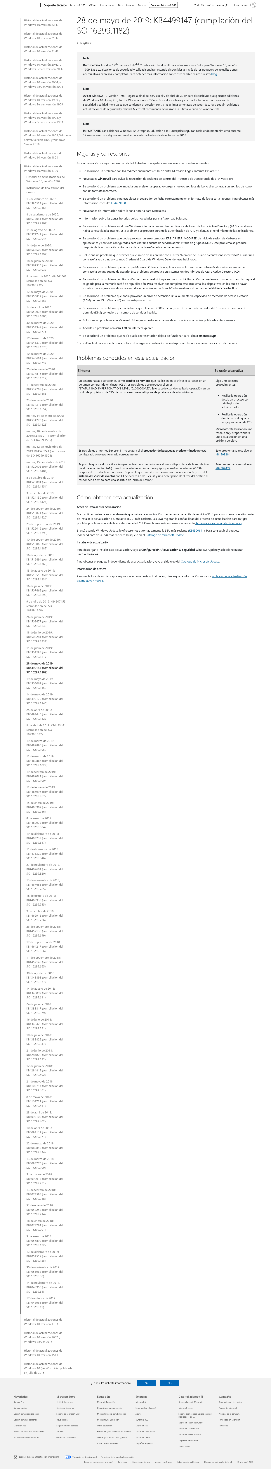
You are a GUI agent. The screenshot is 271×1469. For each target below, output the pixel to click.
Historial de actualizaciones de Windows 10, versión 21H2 (43, 36)
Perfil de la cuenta (64, 1402)
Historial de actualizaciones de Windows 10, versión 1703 (43, 1321)
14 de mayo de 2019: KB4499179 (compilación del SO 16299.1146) (44, 698)
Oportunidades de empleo (230, 1402)
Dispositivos (124, 5)
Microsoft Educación (106, 1402)
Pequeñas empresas (144, 1443)
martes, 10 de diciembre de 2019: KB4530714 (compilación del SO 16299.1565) (46, 435)
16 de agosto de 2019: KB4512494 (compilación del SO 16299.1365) (44, 559)
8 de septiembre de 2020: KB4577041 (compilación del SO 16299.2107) (44, 218)
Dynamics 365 (142, 1419)
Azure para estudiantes (107, 1443)
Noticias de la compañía (230, 1413)
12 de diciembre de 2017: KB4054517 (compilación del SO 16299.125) (44, 1256)
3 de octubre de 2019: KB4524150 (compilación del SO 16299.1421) (44, 497)
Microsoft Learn (185, 1408)
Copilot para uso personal (25, 1419)
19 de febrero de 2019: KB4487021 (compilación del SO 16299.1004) (44, 776)
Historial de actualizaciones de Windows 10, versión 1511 (43, 1352)
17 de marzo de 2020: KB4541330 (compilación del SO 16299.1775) (44, 342)
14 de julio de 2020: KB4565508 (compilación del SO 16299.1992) (44, 249)
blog (214, 74)
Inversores (223, 1425)
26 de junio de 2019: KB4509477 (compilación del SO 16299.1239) (44, 621)
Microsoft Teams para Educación (111, 1413)
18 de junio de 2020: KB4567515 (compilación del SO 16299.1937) (44, 265)
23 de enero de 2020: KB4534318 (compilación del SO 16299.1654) (44, 404)
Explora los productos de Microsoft (29, 1431)
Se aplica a (85, 43)
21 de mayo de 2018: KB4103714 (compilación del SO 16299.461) (44, 1085)
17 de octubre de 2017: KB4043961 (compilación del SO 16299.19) (44, 1302)
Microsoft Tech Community (190, 1422)
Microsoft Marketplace (188, 1428)
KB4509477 (223, 468)
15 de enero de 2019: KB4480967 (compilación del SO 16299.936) (44, 807)
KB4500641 (196, 530)
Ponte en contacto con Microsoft (98, 1462)
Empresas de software (188, 1440)
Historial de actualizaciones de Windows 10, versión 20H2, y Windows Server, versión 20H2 (43, 64)
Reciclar (60, 1431)
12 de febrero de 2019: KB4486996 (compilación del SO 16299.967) (44, 791)
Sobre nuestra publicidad (188, 1462)
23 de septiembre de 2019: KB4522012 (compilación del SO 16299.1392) (44, 528)
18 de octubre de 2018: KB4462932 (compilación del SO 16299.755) (44, 900)
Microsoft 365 (77, 5)
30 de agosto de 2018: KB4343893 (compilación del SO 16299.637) (44, 977)
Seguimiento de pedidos (67, 1425)
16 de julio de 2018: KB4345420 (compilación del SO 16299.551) (44, 1023)
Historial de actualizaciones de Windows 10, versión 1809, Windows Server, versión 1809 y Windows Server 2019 (47, 137)
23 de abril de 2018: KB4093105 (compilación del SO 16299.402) (44, 1116)
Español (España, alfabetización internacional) (39, 1456)
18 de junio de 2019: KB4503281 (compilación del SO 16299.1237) (44, 636)
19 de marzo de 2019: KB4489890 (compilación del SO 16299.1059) (44, 745)
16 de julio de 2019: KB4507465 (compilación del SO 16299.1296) (44, 590)
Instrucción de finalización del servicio (45, 190)
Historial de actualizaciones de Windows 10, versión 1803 (43, 155)
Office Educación (104, 1425)
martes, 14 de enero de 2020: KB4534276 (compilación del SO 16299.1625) (45, 420)
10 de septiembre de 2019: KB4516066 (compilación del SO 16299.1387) (44, 543)
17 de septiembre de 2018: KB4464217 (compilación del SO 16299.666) (44, 946)
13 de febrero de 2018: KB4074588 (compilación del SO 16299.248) (44, 1194)
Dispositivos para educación (109, 1408)
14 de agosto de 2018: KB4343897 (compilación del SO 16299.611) (44, 992)
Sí (146, 1383)
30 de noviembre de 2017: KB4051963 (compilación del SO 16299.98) (44, 1271)
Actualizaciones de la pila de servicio (218, 523)
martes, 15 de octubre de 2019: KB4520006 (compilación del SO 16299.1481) (46, 466)
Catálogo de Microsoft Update (165, 535)
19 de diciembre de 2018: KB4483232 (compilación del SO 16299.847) (44, 838)
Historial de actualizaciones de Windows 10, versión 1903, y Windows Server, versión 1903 (43, 117)
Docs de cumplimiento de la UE (218, 1462)
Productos (105, 5)
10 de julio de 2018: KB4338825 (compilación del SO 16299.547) (44, 1039)
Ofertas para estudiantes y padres (112, 1437)
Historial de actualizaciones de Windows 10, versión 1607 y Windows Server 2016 (43, 1337)
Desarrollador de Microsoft (190, 1402)
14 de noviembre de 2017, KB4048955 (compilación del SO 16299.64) (44, 1287)
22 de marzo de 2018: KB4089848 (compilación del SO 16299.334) (44, 1147)
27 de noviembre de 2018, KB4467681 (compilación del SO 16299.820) (44, 869)
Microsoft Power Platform (189, 1434)
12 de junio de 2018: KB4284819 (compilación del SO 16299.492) (44, 1070)
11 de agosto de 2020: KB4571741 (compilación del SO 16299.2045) (44, 234)
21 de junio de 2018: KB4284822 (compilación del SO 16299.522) (44, 1054)
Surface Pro (19, 1402)
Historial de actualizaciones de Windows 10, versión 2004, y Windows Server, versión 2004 (43, 82)
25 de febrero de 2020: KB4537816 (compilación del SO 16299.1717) (44, 373)
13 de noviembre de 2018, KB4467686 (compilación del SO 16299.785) (44, 884)
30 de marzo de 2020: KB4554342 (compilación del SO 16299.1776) (44, 327)
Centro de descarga (65, 1408)
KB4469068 (118, 203)
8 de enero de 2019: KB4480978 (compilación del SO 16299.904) (44, 822)
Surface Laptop (20, 1408)
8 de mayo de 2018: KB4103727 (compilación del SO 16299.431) (44, 1101)
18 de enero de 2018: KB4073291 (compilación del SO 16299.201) (44, 1225)
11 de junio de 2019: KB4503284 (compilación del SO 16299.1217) (44, 652)
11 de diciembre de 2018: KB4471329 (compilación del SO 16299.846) (44, 853)
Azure (138, 1413)
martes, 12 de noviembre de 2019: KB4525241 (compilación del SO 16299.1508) (46, 451)
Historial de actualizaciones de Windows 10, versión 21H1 (43, 49)
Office (92, 5)
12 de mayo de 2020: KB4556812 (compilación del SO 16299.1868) (44, 296)
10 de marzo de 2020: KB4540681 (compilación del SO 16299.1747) (44, 358)
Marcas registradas (163, 1462)
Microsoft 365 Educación (108, 1419)
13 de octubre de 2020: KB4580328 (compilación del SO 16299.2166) (44, 203)
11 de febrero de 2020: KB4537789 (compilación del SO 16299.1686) (44, 389)
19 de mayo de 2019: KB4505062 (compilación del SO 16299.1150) (44, 683)
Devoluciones (62, 1419)
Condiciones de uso (141, 1462)
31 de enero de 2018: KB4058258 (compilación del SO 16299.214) (44, 1209)
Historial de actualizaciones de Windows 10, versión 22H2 (43, 22)
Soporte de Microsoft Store (68, 1413)
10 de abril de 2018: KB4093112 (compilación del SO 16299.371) (44, 1132)
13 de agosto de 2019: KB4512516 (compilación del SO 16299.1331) (44, 574)
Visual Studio (184, 1446)
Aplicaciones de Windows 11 (26, 1437)
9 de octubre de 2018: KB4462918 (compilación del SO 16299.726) (44, 915)
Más (140, 5)
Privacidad (122, 1462)
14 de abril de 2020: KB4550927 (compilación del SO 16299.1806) (44, 311)
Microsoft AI (141, 1402)
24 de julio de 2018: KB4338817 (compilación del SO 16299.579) (44, 1008)
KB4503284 (223, 454)
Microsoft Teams (143, 1437)
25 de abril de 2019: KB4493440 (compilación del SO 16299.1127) (44, 714)
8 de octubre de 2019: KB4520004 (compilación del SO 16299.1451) (44, 482)
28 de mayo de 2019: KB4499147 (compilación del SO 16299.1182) (44, 667)
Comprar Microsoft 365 (163, 5)
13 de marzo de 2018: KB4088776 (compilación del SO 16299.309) (44, 1163)
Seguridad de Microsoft (146, 1408)
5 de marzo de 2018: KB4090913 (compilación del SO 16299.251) (44, 1178)
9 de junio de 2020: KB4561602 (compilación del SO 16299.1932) (46, 280)
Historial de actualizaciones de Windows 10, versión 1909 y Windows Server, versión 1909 (43, 99)
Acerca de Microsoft (228, 1408)
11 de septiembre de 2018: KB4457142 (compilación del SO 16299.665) (44, 961)
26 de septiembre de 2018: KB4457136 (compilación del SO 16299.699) (44, 931)
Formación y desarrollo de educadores (114, 1431)
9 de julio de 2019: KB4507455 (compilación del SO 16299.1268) (46, 605)
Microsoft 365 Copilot (145, 1431)
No (169, 1383)
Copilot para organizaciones (26, 1413)
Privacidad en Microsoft (229, 1419)
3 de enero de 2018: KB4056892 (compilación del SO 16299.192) (44, 1240)
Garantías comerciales (66, 1437)
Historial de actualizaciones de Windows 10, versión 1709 (43, 168)
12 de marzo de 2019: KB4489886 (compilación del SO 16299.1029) (44, 760)
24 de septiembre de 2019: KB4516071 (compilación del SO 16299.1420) (44, 513)
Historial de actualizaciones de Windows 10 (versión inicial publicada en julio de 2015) (48, 1368)
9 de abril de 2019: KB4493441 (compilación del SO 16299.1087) (46, 729)
